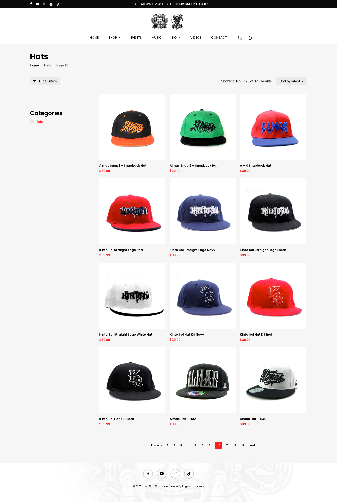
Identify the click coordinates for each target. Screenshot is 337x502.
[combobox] (291, 81)
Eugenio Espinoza (193, 486)
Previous (156, 445)
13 (242, 445)
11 (227, 445)
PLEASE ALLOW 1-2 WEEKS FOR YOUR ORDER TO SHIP (169, 4)
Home (34, 65)
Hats (47, 65)
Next (252, 445)
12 (235, 445)
